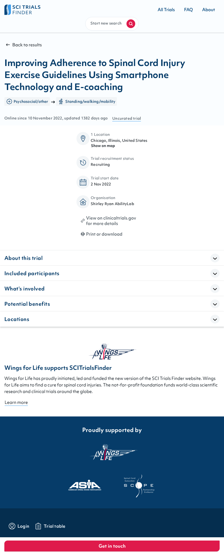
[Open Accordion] (215, 258)
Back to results (27, 45)
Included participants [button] (31, 273)
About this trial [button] (23, 258)
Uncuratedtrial (126, 118)
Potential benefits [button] (27, 304)
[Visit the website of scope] (139, 486)
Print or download (104, 234)
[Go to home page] (58, 9)
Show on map (103, 145)
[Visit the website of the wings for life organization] (112, 455)
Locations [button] (16, 319)
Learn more (16, 402)
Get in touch (112, 546)
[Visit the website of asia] (84, 486)
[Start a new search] (131, 23)
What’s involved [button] (24, 288)
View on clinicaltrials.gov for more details (111, 220)
